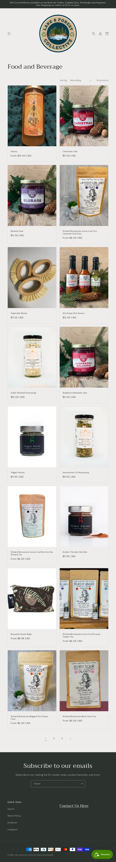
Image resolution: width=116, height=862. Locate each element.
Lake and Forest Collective (26, 855)
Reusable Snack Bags (21, 634)
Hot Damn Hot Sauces (73, 313)
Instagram (12, 829)
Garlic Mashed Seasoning (23, 393)
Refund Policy (14, 816)
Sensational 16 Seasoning (76, 472)
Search (11, 809)
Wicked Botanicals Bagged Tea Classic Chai (29, 717)
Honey (14, 151)
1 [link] (45, 738)
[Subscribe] (81, 783)
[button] (9, 33)
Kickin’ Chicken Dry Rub (75, 552)
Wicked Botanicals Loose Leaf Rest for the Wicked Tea (32, 553)
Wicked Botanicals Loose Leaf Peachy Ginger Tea (81, 635)
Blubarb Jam (17, 231)
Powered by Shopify (45, 855)
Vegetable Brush (19, 313)
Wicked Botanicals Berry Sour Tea (79, 716)
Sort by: (63, 80)
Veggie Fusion (18, 472)
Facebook (12, 822)
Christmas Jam (70, 151)
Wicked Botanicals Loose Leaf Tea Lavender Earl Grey (80, 232)
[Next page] (70, 738)
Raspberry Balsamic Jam (75, 393)
